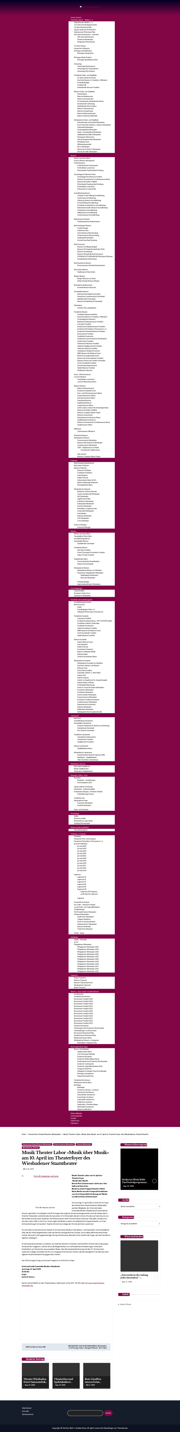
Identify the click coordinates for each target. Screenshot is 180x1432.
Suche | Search (76, 17)
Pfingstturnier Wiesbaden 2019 (88, 961)
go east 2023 (81, 851)
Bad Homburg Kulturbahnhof (84, 463)
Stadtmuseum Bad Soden (86, 272)
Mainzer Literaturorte (81, 746)
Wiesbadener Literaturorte (83, 752)
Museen (73, 156)
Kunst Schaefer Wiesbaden (86, 695)
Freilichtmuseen (79, 163)
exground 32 (81, 879)
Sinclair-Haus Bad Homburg (87, 240)
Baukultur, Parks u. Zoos (79, 775)
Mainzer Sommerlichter (85, 99)
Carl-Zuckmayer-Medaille (86, 1054)
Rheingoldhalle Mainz (84, 485)
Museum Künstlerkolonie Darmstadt (89, 301)
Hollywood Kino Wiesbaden (87, 924)
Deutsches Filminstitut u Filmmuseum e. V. (92, 329)
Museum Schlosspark (84, 251)
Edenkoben (78, 305)
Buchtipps (77, 1085)
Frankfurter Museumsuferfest (87, 314)
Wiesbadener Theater (31, 1147)
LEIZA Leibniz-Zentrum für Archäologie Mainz (93, 408)
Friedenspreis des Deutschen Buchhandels (89, 1028)
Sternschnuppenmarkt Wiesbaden (89, 139)
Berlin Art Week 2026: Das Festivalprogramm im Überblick (134, 1182)
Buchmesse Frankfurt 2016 (83, 1021)
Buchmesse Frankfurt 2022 (83, 1006)
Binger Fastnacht (80, 978)
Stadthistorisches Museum (86, 420)
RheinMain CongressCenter (87, 508)
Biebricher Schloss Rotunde (87, 491)
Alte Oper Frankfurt (83, 550)
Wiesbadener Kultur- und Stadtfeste (86, 120)
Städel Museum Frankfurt (86, 368)
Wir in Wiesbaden (83, 147)
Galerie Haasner (83, 678)
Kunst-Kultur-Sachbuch (85, 1097)
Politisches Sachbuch (84, 1102)
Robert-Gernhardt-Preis (85, 1076)
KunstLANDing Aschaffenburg (87, 203)
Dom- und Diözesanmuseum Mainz (89, 393)
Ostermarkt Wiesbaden (85, 127)
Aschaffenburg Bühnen (82, 539)
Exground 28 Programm (89, 891)
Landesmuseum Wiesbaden (87, 445)
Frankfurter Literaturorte (82, 735)
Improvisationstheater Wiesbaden (88, 584)
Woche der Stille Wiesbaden (87, 152)
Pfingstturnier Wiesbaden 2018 (88, 964)
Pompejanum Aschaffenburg (87, 210)
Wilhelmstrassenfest (84, 144)
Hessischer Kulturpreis (82, 48)
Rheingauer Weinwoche (85, 137)
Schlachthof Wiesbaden (85, 511)
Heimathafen (81, 513)
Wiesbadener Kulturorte (82, 489)
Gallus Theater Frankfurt (85, 555)
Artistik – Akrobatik (80, 940)
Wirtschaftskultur (76, 1113)
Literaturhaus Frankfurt (85, 739)
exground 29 (81, 887)
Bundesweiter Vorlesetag (86, 104)
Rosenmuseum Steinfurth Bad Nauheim (91, 265)
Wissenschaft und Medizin (80, 827)
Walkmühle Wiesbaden (85, 709)
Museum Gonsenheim (85, 415)
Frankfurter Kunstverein (85, 336)
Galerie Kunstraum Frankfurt (87, 628)
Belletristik (80, 1087)
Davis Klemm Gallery (84, 670)
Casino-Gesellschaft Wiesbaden (88, 494)
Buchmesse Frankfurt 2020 (83, 1011)
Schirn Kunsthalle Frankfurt (86, 363)
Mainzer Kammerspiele (85, 564)
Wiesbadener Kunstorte (82, 661)
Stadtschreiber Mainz (84, 1052)
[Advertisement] (66, 1310)
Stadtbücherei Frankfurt (85, 742)
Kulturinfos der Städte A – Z (83, 22)
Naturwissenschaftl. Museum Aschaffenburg (92, 208)
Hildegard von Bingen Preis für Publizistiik (91, 1071)
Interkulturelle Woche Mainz (86, 106)
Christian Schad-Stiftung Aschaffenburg (90, 195)
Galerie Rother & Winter (85, 682)
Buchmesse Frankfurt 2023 (83, 1004)
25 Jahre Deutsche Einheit (86, 78)
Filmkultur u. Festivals (78, 834)
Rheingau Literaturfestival (83, 51)
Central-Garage (82, 228)
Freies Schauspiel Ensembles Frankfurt (91, 552)
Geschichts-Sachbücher (85, 1092)
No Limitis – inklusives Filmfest (84, 905)
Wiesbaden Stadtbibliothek (83, 771)
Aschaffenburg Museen (82, 193)
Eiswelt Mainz (82, 94)
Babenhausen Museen (82, 219)
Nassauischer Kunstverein (86, 704)
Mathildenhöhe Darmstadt (86, 299)
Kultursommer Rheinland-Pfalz (84, 32)
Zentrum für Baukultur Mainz (87, 656)
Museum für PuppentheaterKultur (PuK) (91, 249)
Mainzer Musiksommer (85, 96)
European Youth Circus (82, 593)
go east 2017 (81, 865)
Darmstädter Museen (81, 291)
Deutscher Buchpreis (81, 1026)
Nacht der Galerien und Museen (88, 665)
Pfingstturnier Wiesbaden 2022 (88, 954)
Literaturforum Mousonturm (86, 737)
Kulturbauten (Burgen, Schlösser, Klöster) (88, 792)
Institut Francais (82, 478)
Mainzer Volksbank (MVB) (86, 652)
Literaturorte (75, 716)
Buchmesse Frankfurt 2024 (83, 1001)
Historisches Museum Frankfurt (88, 343)
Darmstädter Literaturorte (82, 723)
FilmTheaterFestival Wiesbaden (85, 912)
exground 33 (81, 877)
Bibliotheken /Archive (78, 764)
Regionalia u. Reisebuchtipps (87, 1104)
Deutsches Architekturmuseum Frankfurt (91, 326)
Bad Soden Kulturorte (81, 465)
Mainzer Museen (80, 386)
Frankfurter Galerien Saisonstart (88, 623)
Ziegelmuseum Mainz (84, 425)
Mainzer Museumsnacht (85, 388)
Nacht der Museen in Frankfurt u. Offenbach (92, 80)
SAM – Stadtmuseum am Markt (88, 447)
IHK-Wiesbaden (82, 496)
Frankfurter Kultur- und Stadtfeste (85, 75)
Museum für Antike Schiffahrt (87, 182)
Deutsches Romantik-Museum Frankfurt (91, 331)
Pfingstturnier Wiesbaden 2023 (88, 952)
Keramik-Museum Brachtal (86, 287)
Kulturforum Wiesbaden (85, 501)
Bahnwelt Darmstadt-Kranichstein (89, 294)
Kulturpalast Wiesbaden (85, 504)
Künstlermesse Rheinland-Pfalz (85, 1035)
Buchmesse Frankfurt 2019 (83, 1013)
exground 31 (81, 882)
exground (77, 874)
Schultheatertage (83, 582)
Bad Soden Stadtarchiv (82, 766)
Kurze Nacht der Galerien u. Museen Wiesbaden (94, 125)
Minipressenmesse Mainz (83, 1038)
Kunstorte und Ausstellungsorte (81, 600)
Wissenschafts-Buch (84, 1109)
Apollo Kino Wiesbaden (85, 917)
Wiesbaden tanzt (83, 142)
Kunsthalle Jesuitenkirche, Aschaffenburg (91, 205)
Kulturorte (74, 460)
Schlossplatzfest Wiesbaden (87, 130)
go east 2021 (81, 856)
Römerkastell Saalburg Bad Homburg (90, 170)
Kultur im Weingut (80, 525)
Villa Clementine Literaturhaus (87, 760)
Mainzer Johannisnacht (85, 108)
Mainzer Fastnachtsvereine (83, 983)
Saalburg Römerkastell (85, 238)
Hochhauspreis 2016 (84, 782)
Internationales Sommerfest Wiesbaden (91, 122)
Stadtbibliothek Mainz (84, 748)
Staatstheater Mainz (81, 559)
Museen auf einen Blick (82, 158)
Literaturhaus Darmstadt (85, 728)
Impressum (74, 1123)
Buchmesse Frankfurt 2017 (83, 1018)
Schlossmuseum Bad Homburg (88, 235)
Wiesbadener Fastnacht (82, 985)
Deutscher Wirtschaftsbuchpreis (88, 1059)
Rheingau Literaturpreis (85, 53)
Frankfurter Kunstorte (81, 616)
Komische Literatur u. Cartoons (88, 1090)
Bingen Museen (79, 276)
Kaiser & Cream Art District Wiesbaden (90, 687)
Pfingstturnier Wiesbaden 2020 (88, 959)
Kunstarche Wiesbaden (85, 690)
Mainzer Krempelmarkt (85, 111)
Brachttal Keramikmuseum (83, 285)
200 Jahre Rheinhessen (85, 37)
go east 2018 (81, 863)
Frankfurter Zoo (79, 798)
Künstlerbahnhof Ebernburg (86, 259)
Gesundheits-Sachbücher (86, 1095)
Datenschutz (75, 1121)
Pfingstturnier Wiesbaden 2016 (88, 969)
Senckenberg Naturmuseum (87, 365)
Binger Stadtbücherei (81, 769)
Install (79, 607)
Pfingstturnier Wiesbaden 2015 (88, 971)
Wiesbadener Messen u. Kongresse (86, 1040)
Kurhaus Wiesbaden (84, 506)
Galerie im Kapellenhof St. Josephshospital (92, 680)
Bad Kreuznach (79, 244)
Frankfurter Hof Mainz (84, 473)
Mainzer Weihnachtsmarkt (86, 113)
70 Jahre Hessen (80, 46)
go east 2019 (81, 861)
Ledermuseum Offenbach (86, 431)
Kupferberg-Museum (84, 403)
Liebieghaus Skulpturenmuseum (88, 351)
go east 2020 (81, 858)
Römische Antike (80, 818)
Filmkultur (77, 836)
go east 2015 (81, 870)
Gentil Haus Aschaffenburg (86, 198)
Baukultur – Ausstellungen (86, 780)
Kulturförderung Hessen (85, 794)
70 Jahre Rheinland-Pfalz (83, 27)
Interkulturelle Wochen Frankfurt (88, 87)
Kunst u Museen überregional (84, 160)
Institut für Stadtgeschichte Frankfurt (89, 346)
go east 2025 (81, 846)
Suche (108, 1413)
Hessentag (78, 64)
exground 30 (81, 884)
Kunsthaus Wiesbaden (85, 692)
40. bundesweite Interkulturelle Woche (90, 101)
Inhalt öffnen (125, 1304)
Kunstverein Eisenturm (85, 649)
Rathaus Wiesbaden (84, 516)
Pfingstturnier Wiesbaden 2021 (88, 957)
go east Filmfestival (80, 844)
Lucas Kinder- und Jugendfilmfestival (86, 907)
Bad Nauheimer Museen (82, 263)
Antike (76, 816)
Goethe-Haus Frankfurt (85, 341)
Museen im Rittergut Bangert (87, 247)
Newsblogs (108, 1428)
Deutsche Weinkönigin (85, 39)
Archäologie (75, 813)
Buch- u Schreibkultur (81, 1049)
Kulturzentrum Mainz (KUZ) (86, 480)
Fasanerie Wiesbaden (85, 803)
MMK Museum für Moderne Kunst (89, 353)
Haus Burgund (82, 475)
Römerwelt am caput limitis (86, 189)
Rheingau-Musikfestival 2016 (87, 60)
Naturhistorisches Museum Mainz (88, 417)
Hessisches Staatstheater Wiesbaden (90, 573)
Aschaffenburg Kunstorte (82, 602)
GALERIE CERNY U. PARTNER (88, 673)
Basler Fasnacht (79, 987)
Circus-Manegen (83, 521)
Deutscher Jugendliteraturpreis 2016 (89, 1066)
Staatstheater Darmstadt (85, 543)
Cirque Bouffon (79, 591)
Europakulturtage (83, 82)
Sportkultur (74, 937)
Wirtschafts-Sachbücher (85, 1107)
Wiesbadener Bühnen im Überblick (89, 570)
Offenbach (77, 429)
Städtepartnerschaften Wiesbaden (89, 134)
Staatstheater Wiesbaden (64, 1144)
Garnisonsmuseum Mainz (86, 398)
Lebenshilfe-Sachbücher (85, 1099)
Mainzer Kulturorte (80, 468)
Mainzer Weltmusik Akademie (87, 482)
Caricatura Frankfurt (84, 324)
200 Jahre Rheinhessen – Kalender (86, 34)
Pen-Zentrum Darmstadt (85, 730)
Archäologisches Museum (86, 319)
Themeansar (122, 1428)
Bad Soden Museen (81, 269)
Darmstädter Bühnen (81, 541)
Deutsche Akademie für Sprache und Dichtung (93, 726)
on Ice (76, 942)
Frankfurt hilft (81, 85)
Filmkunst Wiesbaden (81, 914)
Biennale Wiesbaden (88, 578)
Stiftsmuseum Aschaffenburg (87, 212)
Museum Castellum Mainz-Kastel (88, 413)
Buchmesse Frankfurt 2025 (83, 999)
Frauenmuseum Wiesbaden (87, 440)
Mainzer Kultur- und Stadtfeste (84, 91)
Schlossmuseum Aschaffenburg (88, 215)
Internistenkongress (81, 830)
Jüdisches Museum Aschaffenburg (89, 200)
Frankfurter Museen (80, 312)
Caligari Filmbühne (84, 919)
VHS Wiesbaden (83, 518)
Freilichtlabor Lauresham (85, 168)
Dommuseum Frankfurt (85, 334)
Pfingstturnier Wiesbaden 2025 (88, 947)
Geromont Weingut (83, 527)
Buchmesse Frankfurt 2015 (83, 1023)
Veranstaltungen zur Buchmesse (85, 1030)
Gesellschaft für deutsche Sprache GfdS (91, 755)
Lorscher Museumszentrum (86, 382)
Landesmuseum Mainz (85, 405)
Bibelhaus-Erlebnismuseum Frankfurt (90, 322)
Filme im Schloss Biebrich (86, 922)
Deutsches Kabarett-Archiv (86, 391)
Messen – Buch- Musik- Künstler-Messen (85, 991)
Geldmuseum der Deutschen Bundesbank (91, 339)
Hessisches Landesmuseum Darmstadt (91, 296)
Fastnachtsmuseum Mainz (86, 395)
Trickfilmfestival (79, 909)
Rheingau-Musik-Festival (82, 57)
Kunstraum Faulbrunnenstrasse (88, 700)
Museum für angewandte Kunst (88, 356)
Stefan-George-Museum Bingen (88, 281)
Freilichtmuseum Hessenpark (87, 165)
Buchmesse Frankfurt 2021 (83, 1009)
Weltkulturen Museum (84, 370)
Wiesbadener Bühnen (81, 568)
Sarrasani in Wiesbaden (82, 596)
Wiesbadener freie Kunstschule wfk (89, 712)
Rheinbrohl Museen (81, 435)
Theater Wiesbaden (84, 1144)
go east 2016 (81, 868)
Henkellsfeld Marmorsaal (86, 685)
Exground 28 (81, 889)
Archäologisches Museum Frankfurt (89, 177)
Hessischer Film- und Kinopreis (85, 839)
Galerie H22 (81, 675)
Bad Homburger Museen (82, 225)
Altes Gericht (81, 454)
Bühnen (73, 531)
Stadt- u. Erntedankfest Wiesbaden (89, 132)
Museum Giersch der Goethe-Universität (91, 361)
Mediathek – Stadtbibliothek (86, 757)
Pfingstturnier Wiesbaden (82, 944)
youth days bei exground (89, 894)
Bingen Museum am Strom (86, 278)
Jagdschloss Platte (83, 499)
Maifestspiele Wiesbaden (89, 575)
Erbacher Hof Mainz (84, 470)
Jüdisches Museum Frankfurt (87, 348)
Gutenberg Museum (84, 400)
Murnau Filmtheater (84, 926)
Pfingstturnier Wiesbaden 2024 (88, 949)
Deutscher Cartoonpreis (85, 1064)
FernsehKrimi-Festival (81, 902)
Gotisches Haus (82, 230)
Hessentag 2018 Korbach (86, 66)
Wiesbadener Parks (81, 800)
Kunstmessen (79, 994)
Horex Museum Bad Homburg (87, 233)
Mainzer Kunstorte (80, 639)
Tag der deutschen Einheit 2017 (85, 30)
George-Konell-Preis (84, 1069)
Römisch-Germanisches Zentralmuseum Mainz (93, 179)
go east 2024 (81, 848)
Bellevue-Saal (82, 668)
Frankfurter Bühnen (80, 547)
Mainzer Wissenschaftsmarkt (87, 116)
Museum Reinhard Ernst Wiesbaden (89, 443)
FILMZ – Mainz (79, 933)
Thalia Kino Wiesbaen (85, 929)
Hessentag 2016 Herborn (86, 71)
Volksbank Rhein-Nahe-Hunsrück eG (90, 612)
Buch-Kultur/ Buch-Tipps (79, 1047)
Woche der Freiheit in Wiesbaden (88, 149)
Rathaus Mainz (82, 654)
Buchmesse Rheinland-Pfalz (84, 1033)
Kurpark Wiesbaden (84, 805)
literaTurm (77, 718)
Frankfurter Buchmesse (82, 996)
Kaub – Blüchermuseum (82, 374)
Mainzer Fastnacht (80, 980)
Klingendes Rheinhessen (86, 42)
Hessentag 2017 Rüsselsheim (87, 69)
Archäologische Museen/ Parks (85, 174)
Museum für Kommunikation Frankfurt (90, 358)
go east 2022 (81, 853)
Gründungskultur (76, 1116)
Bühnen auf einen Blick (82, 534)
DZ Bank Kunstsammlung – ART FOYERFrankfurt (94, 621)
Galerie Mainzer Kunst (85, 642)
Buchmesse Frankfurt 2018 (83, 1016)
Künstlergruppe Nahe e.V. (86, 609)
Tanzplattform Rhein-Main (83, 536)
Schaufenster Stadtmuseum (90, 450)
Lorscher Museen (80, 377)
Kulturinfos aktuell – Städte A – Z (82, 20)
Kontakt (73, 1118)
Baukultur (77, 778)
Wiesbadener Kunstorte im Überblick (90, 663)
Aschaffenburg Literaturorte (83, 721)
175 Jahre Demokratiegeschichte (85, 25)
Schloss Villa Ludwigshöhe (86, 308)
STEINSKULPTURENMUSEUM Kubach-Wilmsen (95, 256)
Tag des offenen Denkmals (83, 787)
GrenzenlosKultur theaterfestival (88, 561)
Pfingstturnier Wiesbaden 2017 (88, 966)
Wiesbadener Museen (81, 438)
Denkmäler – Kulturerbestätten (84, 789)
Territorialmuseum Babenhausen (88, 221)
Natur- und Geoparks (81, 809)
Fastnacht (74, 975)
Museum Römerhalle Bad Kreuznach (90, 254)
